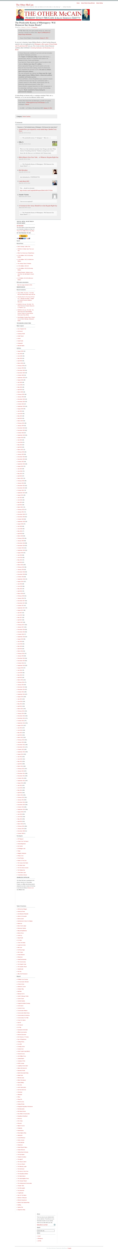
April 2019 (20, 562)
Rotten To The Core (22, 860)
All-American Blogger (22, 909)
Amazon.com (31, 887)
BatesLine (20, 923)
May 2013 (20, 732)
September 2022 (21, 463)
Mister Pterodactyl (22, 1080)
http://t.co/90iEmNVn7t (44, 32)
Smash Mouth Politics (22, 1147)
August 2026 (20, 351)
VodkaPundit (20, 969)
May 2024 (20, 416)
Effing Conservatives (22, 1032)
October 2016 (21, 634)
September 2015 (21, 665)
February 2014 (21, 711)
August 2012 (20, 754)
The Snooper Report (22, 1180)
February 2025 (21, 394)
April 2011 (20, 792)
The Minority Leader (22, 1166)
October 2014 (21, 691)
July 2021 (20, 497)
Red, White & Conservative (24, 1113)
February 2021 (21, 509)
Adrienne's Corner (22, 986)
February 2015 (21, 682)
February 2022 (21, 480)
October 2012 (21, 749)
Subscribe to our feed (42, 1224)
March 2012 (20, 766)
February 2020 (21, 538)
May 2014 (20, 703)
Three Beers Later (22, 872)
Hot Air (19, 338)
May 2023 (20, 444)
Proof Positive (21, 858)
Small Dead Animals (22, 959)
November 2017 (21, 603)
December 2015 (21, 658)
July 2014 (20, 699)
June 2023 (20, 442)
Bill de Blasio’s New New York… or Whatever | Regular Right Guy (38, 157)
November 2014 (21, 689)
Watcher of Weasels (22, 1197)
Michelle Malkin (21, 345)
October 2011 (21, 778)
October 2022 (21, 461)
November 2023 (21, 430)
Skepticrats (20, 1144)
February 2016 (21, 653)
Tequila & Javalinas (22, 1156)
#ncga (23, 34)
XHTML (39, 1240)
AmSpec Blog (21, 989)
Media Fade (20, 1075)
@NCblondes (41, 102)
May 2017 (20, 617)
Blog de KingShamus (22, 930)
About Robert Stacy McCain (88, 3)
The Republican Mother (23, 1173)
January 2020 (21, 540)
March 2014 (20, 708)
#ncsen (27, 104)
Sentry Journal (21, 1140)
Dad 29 (19, 1022)
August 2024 (20, 408)
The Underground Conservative (25, 1183)
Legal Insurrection (22, 945)
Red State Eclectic (22, 1111)
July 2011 (20, 785)
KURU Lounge (21, 1063)
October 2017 (21, 605)
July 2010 (20, 814)
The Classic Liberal (22, 1161)
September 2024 (21, 406)
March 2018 (20, 593)
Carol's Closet (21, 998)
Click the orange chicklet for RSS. (24, 284)
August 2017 (20, 610)
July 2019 (20, 555)
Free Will (19, 1044)
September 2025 (21, 377)
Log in (39, 1236)
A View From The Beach (23, 841)
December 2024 (21, 399)
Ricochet (20, 1123)
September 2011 (21, 780)
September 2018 (21, 579)
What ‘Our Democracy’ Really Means (26, 253)
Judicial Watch (21, 1058)
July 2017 (20, 612)
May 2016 (20, 646)
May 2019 (20, 559)
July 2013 (20, 727)
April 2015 (20, 677)
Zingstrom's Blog (21, 1209)
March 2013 (20, 737)
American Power (21, 911)
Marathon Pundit (21, 1070)
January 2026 (21, 368)
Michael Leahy (21, 1077)
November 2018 (21, 574)
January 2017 (21, 627)
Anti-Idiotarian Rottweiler (23, 913)
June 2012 (20, 759)
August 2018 (20, 581)
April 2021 (20, 504)
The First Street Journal (23, 867)
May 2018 (20, 588)
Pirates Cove (20, 855)
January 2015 (21, 684)
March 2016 (20, 651)
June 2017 (20, 615)
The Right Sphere (21, 1176)
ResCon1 (20, 1118)
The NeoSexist (21, 1168)
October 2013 (21, 720)
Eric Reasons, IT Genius (23, 1036)
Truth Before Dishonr (22, 874)
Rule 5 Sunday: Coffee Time (24, 246)
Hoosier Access (21, 1053)
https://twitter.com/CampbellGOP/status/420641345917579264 (36, 190)
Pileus (19, 1096)
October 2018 (21, 576)
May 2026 (20, 358)
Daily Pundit (20, 937)
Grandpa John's (21, 1046)
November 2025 (21, 372)
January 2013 (21, 742)
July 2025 (20, 382)
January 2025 (21, 396)
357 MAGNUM (20, 225)
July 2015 (20, 670)
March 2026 (20, 363)
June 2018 (20, 586)
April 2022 (20, 475)
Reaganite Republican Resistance (25, 1106)
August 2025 (20, 380)
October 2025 (21, 375)
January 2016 (21, 655)
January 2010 (21, 828)
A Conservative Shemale (23, 981)
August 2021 (20, 495)
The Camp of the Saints (23, 862)
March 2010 (20, 823)
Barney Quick (21, 918)
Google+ (69, 1248)
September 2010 (21, 809)
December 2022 (21, 456)
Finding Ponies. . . (22, 1041)
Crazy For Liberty (22, 1020)
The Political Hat (21, 870)
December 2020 (21, 514)
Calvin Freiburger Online (23, 996)
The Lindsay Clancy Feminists (24, 263)
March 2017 (20, 622)
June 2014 (20, 701)
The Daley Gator (21, 865)
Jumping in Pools (21, 1060)
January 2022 (21, 483)
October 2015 (21, 663)
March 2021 (20, 507)
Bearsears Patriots (22, 928)
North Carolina (26, 116)
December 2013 (21, 715)
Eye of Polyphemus (22, 1039)
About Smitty (99, 3)
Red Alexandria (21, 1108)
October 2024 (21, 404)
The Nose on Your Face (23, 1171)
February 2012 (21, 768)
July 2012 (20, 756)
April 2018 (20, 591)
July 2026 (20, 353)
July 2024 (20, 411)
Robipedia (20, 1128)
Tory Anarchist (21, 1190)
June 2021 (20, 499)
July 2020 (20, 526)
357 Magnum (20, 838)
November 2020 (21, 516)
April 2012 (20, 763)
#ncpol (20, 34)
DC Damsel (20, 1025)
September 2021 (21, 492)
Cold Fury (20, 935)
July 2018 (20, 583)
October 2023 (21, 432)
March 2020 (20, 535)
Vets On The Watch (22, 1195)
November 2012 (21, 747)
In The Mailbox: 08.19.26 (23, 265)
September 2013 (21, 723)
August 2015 (20, 667)
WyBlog (19, 1204)
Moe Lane (20, 947)
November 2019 (21, 545)
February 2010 (21, 826)
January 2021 (21, 511)
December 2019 (21, 543)
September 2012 (21, 751)
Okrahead (20, 1092)
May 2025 (20, 387)
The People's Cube (22, 964)
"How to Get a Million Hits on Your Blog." (25, 230)
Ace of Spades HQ (22, 328)
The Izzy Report (21, 1164)
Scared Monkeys (21, 1137)
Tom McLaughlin (21, 1188)
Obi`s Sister (20, 952)
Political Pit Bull (21, 1104)
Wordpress (40, 1238)
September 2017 (21, 607)
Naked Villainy (21, 1082)
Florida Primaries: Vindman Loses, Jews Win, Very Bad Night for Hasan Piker (26, 274)
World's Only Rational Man (23, 1202)
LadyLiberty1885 (24, 181)
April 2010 (20, 821)
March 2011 (20, 795)
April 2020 (20, 533)
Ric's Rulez (20, 1120)
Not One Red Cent (22, 1089)
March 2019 (20, 564)
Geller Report (21, 336)
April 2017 (20, 619)
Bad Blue (20, 991)
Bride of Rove (21, 933)
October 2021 (21, 490)
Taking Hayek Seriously (23, 1152)
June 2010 (20, 816)
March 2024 (20, 420)
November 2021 (21, 487)
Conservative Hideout (22, 1010)
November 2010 (21, 804)
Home (78, 3)
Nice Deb (20, 1084)
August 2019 (20, 552)
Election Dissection (22, 1034)
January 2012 (21, 771)
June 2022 (20, 471)
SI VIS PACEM (21, 1142)
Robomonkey (21, 1130)
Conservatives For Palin (23, 1017)
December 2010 (21, 802)
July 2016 (20, 641)
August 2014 (20, 696)
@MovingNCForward (32, 102)
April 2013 (20, 735)
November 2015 (21, 660)
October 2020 (21, 519)
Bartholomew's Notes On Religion (25, 921)
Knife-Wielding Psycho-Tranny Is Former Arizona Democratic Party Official (25, 313)
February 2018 (21, 595)
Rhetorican (20, 957)
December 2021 (21, 485)
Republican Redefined (22, 1116)
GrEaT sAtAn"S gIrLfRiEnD (24, 1051)
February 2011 (21, 797)
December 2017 (21, 600)
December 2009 (21, 831)
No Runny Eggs (21, 949)
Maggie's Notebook (22, 853)
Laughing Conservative (23, 1065)
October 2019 (21, 547)
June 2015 (20, 672)
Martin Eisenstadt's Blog (23, 1072)
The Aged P (20, 1159)
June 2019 (20, 557)
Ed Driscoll (20, 331)
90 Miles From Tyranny (23, 979)
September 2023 (21, 435)
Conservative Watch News (24, 1013)
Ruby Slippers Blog (22, 1132)
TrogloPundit (20, 1192)
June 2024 (20, 413)
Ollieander (20, 1094)
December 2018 (21, 571)
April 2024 (20, 418)
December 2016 (21, 629)
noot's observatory (22, 1087)
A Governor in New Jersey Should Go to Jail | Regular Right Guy (38, 206)
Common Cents (21, 1008)
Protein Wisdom (21, 954)
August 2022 (20, 466)
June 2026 (20, 356)
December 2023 (21, 428)
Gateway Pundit (21, 333)
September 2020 (21, 521)
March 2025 (20, 392)
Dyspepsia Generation (23, 1029)
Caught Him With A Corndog (24, 1003)
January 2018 (21, 598)
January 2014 (21, 713)
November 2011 (21, 775)
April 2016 (20, 648)
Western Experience (22, 1200)
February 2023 (21, 451)
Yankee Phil (20, 1207)
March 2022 (20, 478)
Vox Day (19, 971)
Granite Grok (21, 1048)
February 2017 (21, 624)
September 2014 (21, 694)
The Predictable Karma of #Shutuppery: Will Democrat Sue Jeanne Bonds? (35, 23)
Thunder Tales (21, 1185)
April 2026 (20, 360)
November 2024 (21, 401)
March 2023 (20, 449)
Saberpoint (20, 1135)
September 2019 (21, 550)
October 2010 (21, 807)
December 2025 (21, 370)
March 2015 (20, 679)
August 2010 (20, 811)
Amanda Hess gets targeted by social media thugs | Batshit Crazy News (38, 130)
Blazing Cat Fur (21, 993)
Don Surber (20, 846)
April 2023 (20, 447)
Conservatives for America (24, 1015)
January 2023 (21, 454)
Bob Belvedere (23, 170)
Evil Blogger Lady (21, 848)
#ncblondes (29, 34)
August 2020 (20, 523)
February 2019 (21, 567)
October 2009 (21, 833)
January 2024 (21, 425)
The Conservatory (22, 961)
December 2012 (21, 744)
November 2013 (21, 718)
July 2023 (20, 440)
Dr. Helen (20, 940)
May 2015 (20, 675)
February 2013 (21, 739)
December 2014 (21, 687)
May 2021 (20, 502)
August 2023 (20, 437)
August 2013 (20, 725)
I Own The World (21, 942)
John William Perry (22, 1056)
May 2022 (20, 473)
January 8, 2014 (44, 38)
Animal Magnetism (22, 843)
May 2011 (20, 790)
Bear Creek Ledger (22, 925)
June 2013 (20, 730)
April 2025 (20, 389)
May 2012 (20, 761)
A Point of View (21, 984)
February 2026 (21, 365)
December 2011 (21, 773)
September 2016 (21, 636)
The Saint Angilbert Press (23, 1178)
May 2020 (20, 531)
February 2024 (21, 423)
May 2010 (20, 819)
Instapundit (20, 343)
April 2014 (20, 706)
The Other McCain (24, 4)
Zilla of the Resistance (22, 973)
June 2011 (20, 787)
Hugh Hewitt (20, 340)
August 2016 (20, 639)
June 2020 (20, 528)
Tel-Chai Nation (21, 1154)
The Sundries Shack (22, 966)
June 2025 (20, 384)
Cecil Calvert (20, 1005)
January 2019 (21, 569)
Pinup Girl (20, 1099)
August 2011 (20, 783)
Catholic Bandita (21, 1001)
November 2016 (21, 631)
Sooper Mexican (21, 1149)
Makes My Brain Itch (22, 1068)
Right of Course (21, 1125)
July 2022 (20, 468)
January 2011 (21, 799)
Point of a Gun (21, 1101)
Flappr (19, 850)
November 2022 (21, 459)
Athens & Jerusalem (22, 916)
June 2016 (20, 643)
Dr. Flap (19, 1027)
